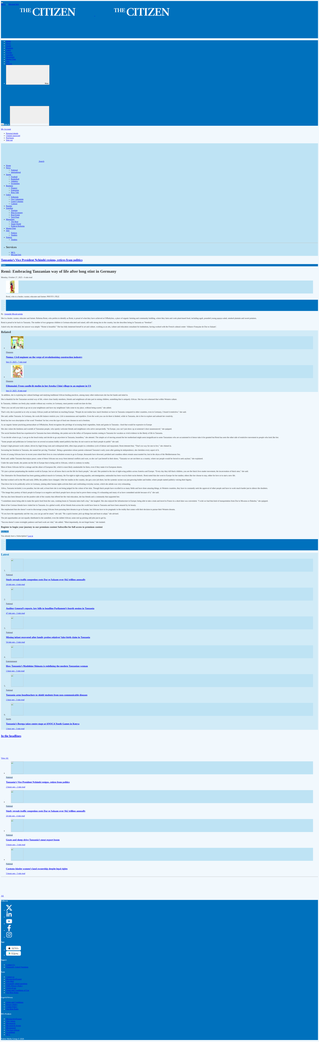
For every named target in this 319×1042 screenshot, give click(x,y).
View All (5, 758)
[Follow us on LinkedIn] (9, 917)
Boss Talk (15, 192)
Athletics (14, 181)
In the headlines (11, 736)
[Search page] (19, 37)
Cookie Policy (11, 1007)
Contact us (10, 977)
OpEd (8, 50)
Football (14, 177)
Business (9, 48)
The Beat (14, 222)
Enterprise (15, 190)
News (8, 43)
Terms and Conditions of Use (17, 990)
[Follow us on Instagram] (9, 937)
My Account (6, 129)
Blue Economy (17, 213)
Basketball (15, 179)
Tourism (14, 210)
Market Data (11, 59)
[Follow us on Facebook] (9, 930)
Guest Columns (17, 201)
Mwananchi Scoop (13, 1026)
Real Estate (15, 215)
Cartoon (14, 204)
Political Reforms (18, 226)
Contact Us (10, 965)
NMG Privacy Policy (14, 986)
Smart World (16, 224)
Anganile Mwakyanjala (13, 314)
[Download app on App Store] (13, 955)
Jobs (7, 61)
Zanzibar (9, 55)
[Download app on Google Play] (13, 950)
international (16, 172)
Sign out (9, 140)
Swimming (15, 183)
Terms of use (11, 988)
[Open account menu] (29, 116)
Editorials (14, 197)
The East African (12, 1030)
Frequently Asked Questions (17, 967)
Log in (30, 536)
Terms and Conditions (14, 1002)
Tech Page (15, 217)
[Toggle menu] (2, 2)
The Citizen (10, 1021)
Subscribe (5, 532)
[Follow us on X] (9, 910)
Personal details (12, 133)
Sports (8, 46)
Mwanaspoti (11, 1028)
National (14, 170)
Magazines (10, 57)
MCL (3, 4)
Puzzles (9, 52)
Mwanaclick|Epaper (14, 979)
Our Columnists (17, 199)
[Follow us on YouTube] (9, 924)
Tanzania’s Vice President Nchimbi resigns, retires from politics (41, 260)
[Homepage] (94, 14)
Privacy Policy (11, 1004)
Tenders (14, 235)
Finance (14, 188)
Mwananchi (10, 1023)
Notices (9, 64)
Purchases (10, 138)
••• (2, 124)
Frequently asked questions (16, 984)
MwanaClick (14, 4)
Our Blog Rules (12, 993)
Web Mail (10, 981)
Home (8, 41)
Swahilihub (10, 1032)
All (2, 896)
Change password (13, 136)
